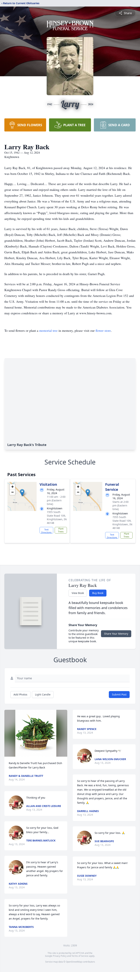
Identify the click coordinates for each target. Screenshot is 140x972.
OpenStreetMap (74, 961)
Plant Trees (61, 530)
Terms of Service (79, 955)
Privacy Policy (60, 955)
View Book (78, 593)
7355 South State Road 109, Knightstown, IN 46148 (57, 517)
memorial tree (48, 330)
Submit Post (119, 694)
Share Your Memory (116, 633)
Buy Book (97, 593)
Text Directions (46, 530)
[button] (22, 492)
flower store (103, 330)
